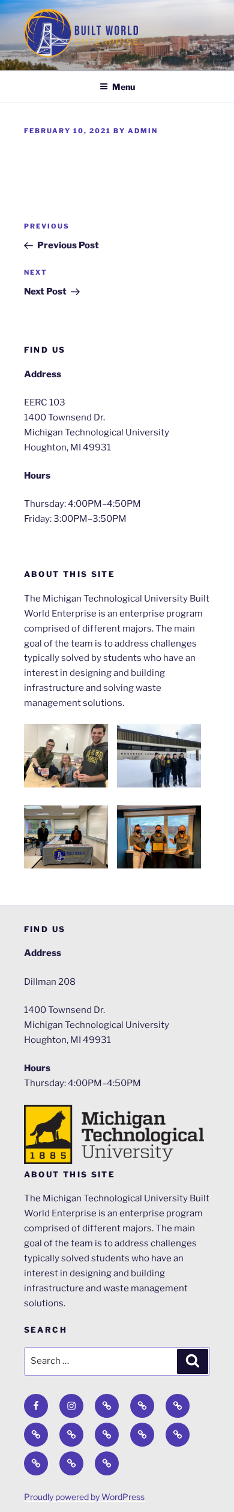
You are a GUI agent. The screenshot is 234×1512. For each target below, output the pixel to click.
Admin (143, 131)
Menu (123, 87)
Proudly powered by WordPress (84, 1497)
